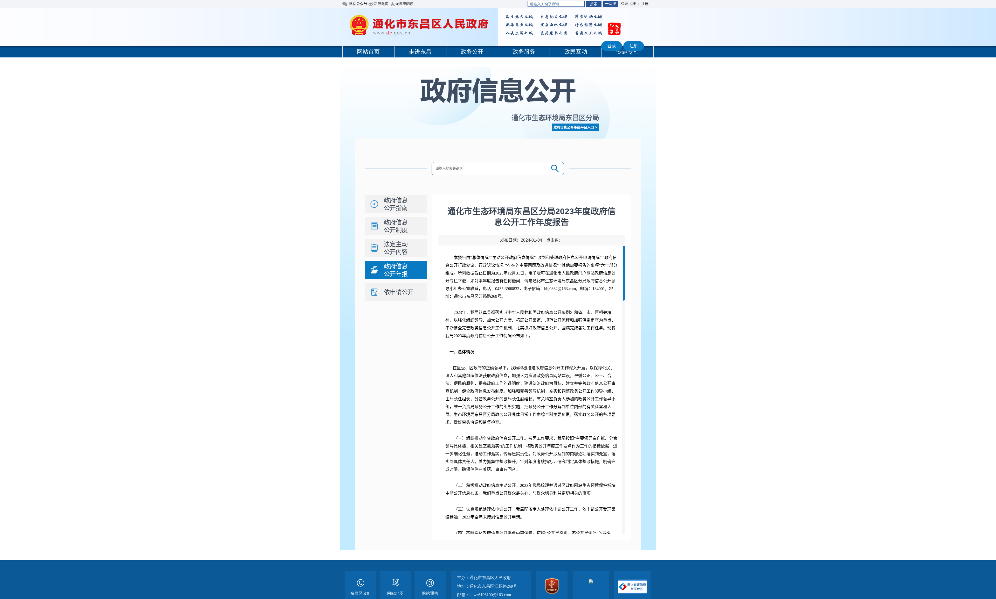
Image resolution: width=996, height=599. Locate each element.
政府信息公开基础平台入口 (574, 127)
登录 (611, 46)
